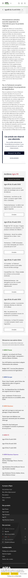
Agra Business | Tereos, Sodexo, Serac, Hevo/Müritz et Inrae (13, 474)
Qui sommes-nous (7, 489)
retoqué (19, 39)
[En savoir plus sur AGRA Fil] (25, 434)
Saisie (6, 77)
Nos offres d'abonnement (9, 492)
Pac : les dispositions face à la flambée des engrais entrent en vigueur (13, 390)
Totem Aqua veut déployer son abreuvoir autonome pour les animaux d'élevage (13, 418)
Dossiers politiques (10, 542)
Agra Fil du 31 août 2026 (9, 439)
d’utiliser (9, 34)
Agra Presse (5, 509)
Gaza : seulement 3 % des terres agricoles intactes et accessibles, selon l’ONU (13, 397)
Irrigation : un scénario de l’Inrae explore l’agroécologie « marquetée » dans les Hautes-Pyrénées (13, 356)
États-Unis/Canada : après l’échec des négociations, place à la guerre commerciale (13, 383)
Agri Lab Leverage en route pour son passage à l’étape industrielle (13, 411)
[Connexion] (25, 3)
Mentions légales (6, 554)
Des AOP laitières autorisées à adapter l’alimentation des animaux (13, 363)
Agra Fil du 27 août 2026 (9, 448)
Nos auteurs (5, 495)
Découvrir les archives (14, 179)
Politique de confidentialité (9, 551)
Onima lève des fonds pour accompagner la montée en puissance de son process (13, 426)
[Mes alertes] (22, 3)
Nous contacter (6, 497)
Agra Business (6, 514)
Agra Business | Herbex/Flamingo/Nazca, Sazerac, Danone (12, 460)
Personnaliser (23, 573)
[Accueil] (14, 568)
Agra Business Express (8, 520)
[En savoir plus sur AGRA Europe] (25, 377)
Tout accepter (5, 573)
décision (14, 30)
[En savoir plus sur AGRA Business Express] (25, 454)
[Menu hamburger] (3, 3)
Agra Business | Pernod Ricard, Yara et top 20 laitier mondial (13, 468)
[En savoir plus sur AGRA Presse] (25, 350)
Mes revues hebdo (10, 534)
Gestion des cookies (7, 559)
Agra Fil (4, 517)
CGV (3, 556)
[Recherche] (19, 3)
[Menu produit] (11, 3)
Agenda (7, 531)
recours (4, 50)
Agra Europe (5, 512)
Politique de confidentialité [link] (14, 576)
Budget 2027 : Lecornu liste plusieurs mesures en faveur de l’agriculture (13, 369)
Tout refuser (14, 573)
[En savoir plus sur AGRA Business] (25, 406)
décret (4, 32)
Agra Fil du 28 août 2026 (9, 443)
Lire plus (14, 214)
